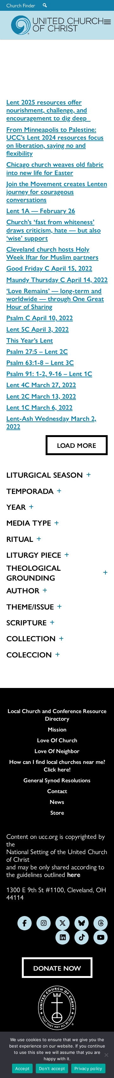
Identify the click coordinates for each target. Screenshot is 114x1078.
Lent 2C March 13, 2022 (41, 396)
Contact (57, 791)
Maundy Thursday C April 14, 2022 (57, 279)
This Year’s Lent (29, 340)
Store (57, 812)
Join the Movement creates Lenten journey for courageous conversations (56, 191)
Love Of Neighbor (57, 751)
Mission (57, 729)
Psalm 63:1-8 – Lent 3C (40, 362)
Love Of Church (57, 740)
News (57, 801)
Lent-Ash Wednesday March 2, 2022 (51, 422)
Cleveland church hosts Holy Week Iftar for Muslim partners (52, 252)
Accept (22, 1068)
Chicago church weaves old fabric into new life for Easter (55, 168)
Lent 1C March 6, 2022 (39, 407)
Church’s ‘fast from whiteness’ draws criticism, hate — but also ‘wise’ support (53, 229)
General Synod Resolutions (57, 780)
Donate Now (57, 968)
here (73, 874)
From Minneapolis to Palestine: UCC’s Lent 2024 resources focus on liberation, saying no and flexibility (55, 141)
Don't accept (52, 1068)
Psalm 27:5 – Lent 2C (37, 351)
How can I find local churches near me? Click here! (57, 765)
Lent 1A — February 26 (40, 210)
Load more (76, 445)
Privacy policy (88, 1068)
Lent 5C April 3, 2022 (37, 329)
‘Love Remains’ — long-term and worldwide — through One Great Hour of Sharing (55, 298)
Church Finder (20, 5)
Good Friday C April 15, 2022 (49, 268)
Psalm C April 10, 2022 (39, 317)
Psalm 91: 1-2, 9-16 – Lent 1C (49, 373)
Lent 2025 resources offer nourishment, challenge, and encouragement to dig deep (48, 109)
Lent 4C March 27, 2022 (41, 384)
